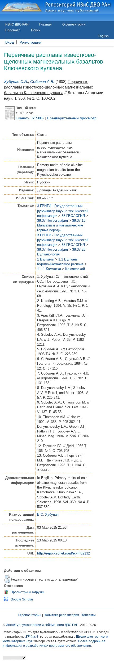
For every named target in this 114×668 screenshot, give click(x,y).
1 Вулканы (45, 259)
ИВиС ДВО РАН (17, 24)
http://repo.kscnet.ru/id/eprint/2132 (63, 553)
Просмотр (12, 30)
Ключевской (75, 269)
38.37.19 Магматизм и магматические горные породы (61, 225)
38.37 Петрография (52, 220)
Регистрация (30, 42)
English (103, 36)
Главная (45, 24)
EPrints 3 (31, 636)
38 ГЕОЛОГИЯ (73, 216)
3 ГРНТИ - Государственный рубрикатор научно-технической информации (62, 210)
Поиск (35, 30)
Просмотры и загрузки (27, 592)
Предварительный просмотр (72, 118)
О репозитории (73, 24)
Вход (9, 42)
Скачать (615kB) (30, 118)
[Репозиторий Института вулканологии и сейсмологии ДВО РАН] (57, 7)
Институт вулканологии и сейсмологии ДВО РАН (42, 625)
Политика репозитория (61, 615)
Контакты (88, 615)
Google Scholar (22, 599)
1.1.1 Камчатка (49, 269)
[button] (7, 579)
